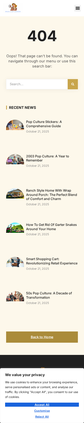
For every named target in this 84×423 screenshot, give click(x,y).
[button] (77, 8)
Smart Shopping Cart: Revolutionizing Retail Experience (51, 261)
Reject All (42, 416)
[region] (42, 395)
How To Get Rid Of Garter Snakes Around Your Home (51, 227)
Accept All (42, 404)
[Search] (73, 84)
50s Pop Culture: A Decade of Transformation (49, 295)
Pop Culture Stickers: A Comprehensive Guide (44, 124)
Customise (42, 410)
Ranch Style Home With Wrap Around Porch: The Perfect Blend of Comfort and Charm (51, 194)
